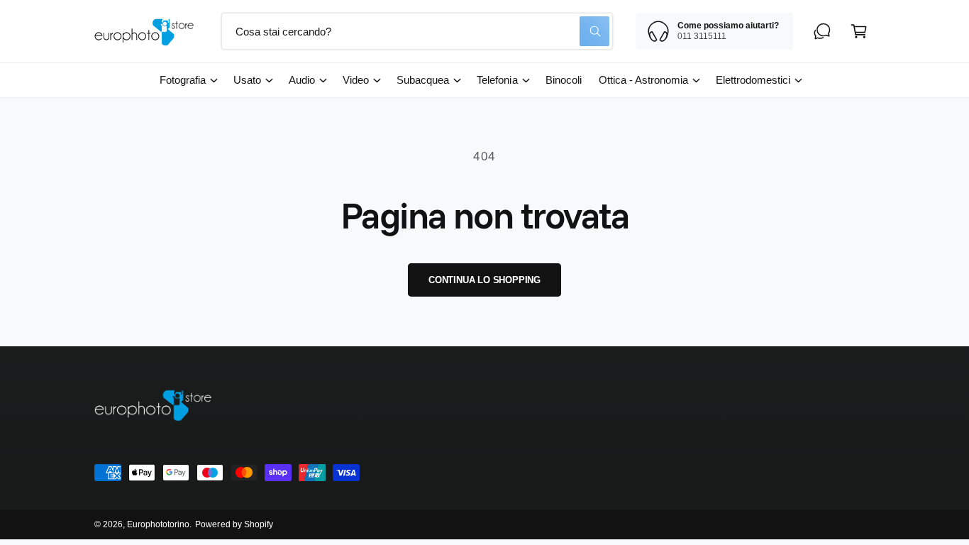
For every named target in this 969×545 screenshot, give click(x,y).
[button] (859, 31)
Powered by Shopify (233, 524)
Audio (302, 80)
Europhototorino (158, 524)
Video (356, 80)
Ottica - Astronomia (643, 80)
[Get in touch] (822, 31)
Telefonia (497, 80)
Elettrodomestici (753, 80)
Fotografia (183, 80)
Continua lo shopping (484, 280)
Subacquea (423, 80)
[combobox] (417, 31)
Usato (247, 80)
